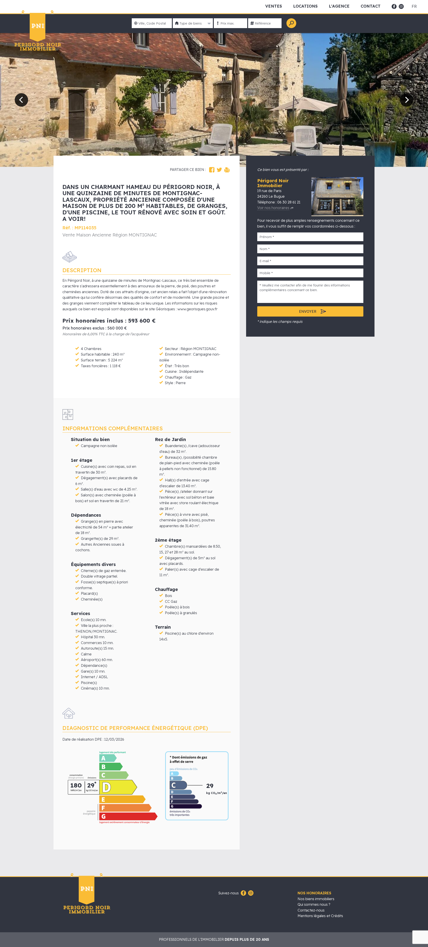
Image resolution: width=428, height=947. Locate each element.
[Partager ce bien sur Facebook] (211, 169)
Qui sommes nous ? (314, 904)
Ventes (273, 6)
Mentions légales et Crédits (320, 916)
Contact (371, 6)
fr (414, 6)
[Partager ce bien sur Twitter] (219, 169)
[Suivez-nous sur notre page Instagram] (250, 893)
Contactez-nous (311, 910)
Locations (305, 6)
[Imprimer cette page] (227, 169)
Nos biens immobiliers (316, 899)
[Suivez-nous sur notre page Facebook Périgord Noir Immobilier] (243, 893)
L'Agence (339, 6)
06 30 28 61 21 (288, 202)
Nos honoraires (314, 893)
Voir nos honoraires (273, 207)
